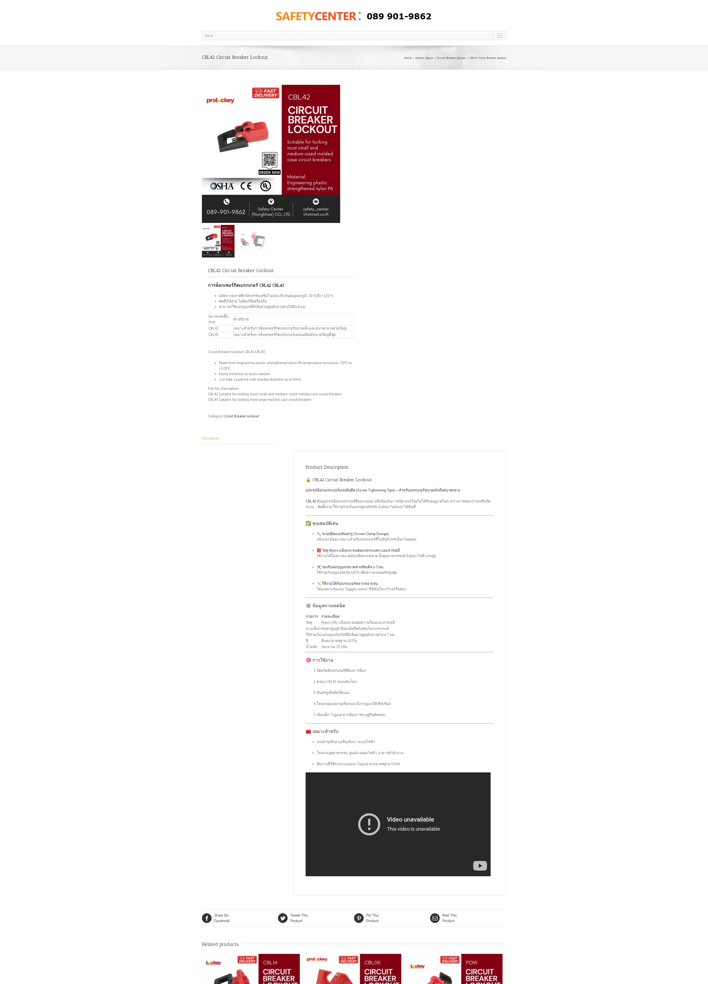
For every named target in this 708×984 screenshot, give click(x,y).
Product (299, 918)
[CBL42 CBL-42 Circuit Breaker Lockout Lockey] (271, 154)
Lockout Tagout (424, 58)
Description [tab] (211, 438)
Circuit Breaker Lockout (451, 58)
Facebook (222, 918)
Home (407, 58)
